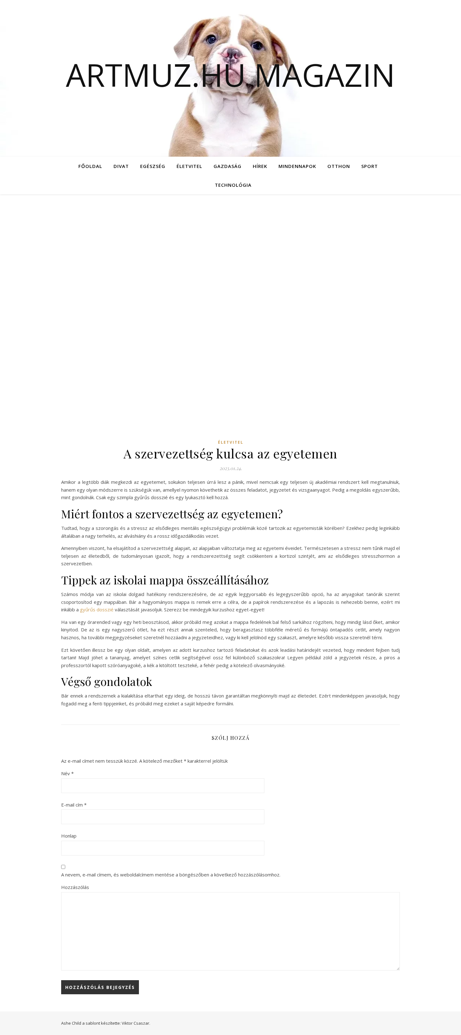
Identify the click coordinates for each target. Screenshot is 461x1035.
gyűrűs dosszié (97, 609)
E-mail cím (74, 805)
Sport (369, 166)
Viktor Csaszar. (136, 1023)
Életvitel (189, 166)
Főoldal (90, 166)
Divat (121, 166)
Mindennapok (297, 166)
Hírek (260, 166)
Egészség (152, 166)
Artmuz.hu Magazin (230, 74)
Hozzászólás (75, 887)
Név (67, 773)
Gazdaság (227, 166)
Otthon (338, 166)
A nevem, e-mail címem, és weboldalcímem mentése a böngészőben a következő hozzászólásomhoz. (170, 874)
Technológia (233, 185)
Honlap (69, 836)
